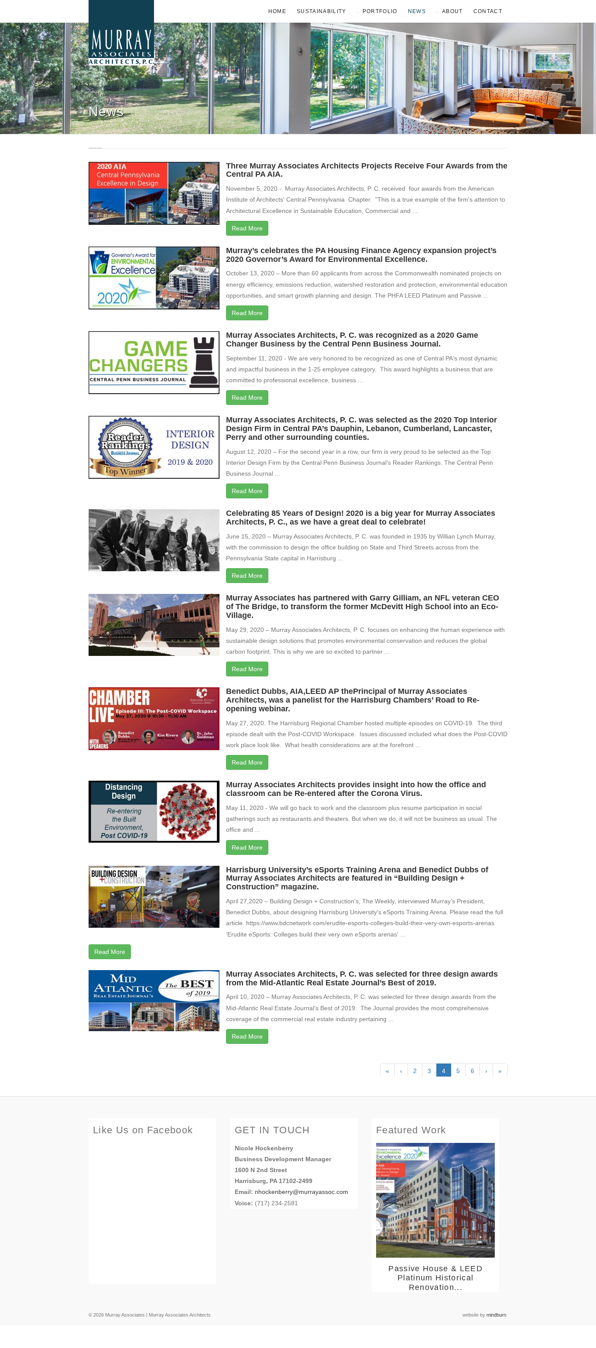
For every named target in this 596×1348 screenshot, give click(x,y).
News (417, 11)
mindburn (496, 1314)
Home (277, 11)
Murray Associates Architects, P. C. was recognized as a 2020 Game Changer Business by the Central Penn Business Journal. (352, 339)
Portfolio (380, 11)
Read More (247, 228)
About (452, 11)
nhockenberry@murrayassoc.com (301, 1191)
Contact (487, 11)
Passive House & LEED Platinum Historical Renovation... (435, 1278)
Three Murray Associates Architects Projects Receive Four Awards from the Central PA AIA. (366, 170)
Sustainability (321, 11)
